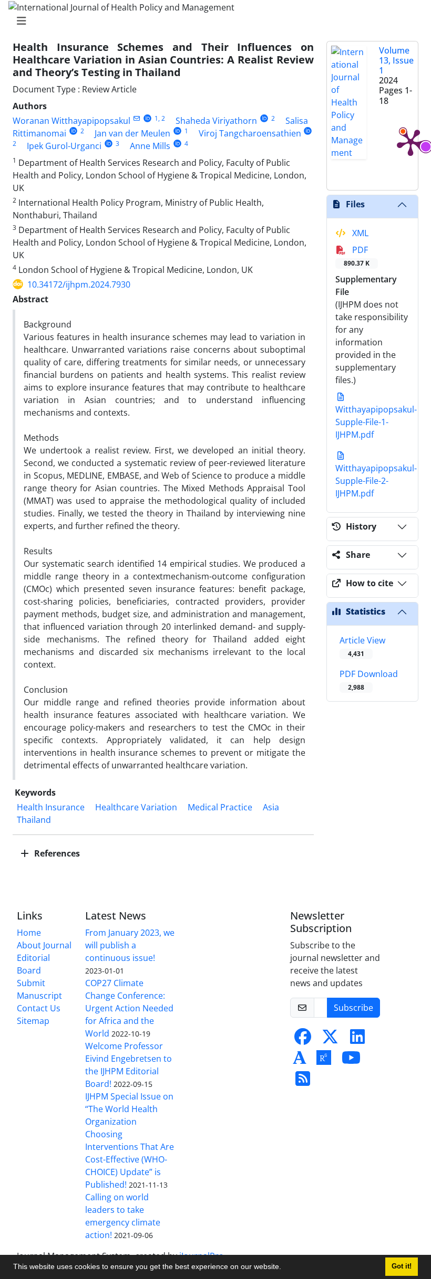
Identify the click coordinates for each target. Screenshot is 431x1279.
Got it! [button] (402, 1266)
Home (29, 932)
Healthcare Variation (136, 807)
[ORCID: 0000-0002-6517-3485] (109, 143)
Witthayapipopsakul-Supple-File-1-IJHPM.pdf (376, 422)
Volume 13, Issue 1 (396, 60)
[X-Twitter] (330, 1039)
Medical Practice (220, 807)
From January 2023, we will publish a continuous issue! (130, 945)
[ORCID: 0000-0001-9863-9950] (177, 143)
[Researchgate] (323, 1060)
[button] (284, 1268)
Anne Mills (150, 146)
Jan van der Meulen (132, 133)
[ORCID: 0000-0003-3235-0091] (308, 130)
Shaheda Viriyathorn (216, 120)
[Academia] (299, 1060)
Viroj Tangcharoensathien (250, 133)
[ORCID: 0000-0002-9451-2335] (177, 130)
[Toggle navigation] (212, 21)
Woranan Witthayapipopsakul (71, 120)
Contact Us (38, 1008)
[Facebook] (302, 1039)
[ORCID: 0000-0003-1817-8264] (147, 118)
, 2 (161, 118)
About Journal (44, 945)
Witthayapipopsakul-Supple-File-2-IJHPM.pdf (376, 480)
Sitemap (33, 1021)
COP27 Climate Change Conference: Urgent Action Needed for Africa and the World (129, 1008)
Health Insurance (51, 807)
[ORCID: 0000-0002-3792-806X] (73, 130)
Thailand (34, 820)
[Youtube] (351, 1060)
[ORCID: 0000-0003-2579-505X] (264, 118)
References (56, 853)
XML (359, 233)
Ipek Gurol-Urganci (64, 146)
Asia (271, 807)
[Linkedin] (357, 1039)
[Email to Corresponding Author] (136, 118)
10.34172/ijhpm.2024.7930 (78, 284)
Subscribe (353, 1007)
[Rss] (302, 1081)
